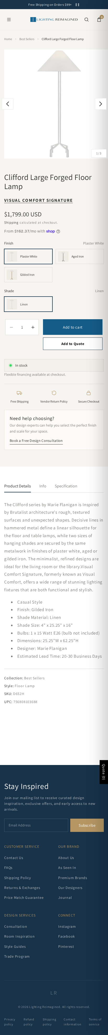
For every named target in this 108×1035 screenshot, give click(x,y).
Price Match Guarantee (24, 897)
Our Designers (70, 887)
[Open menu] (9, 19)
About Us (66, 857)
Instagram (67, 926)
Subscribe (87, 825)
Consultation (15, 926)
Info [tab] (42, 486)
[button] (86, 19)
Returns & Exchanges (22, 887)
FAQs (8, 867)
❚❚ (77, 4)
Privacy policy (9, 1021)
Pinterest (66, 946)
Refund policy (29, 1021)
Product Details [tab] (17, 486)
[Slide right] (100, 104)
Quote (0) (103, 772)
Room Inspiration (19, 936)
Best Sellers (26, 39)
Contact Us (13, 857)
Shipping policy (49, 1021)
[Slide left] (7, 104)
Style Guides (15, 946)
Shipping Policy (17, 877)
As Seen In (67, 867)
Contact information (73, 1021)
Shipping (11, 222)
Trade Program (17, 956)
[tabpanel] (54, 603)
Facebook (66, 936)
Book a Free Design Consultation (36, 440)
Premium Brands (72, 877)
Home (8, 39)
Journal (65, 897)
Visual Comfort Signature (38, 200)
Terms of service (95, 1021)
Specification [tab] (66, 486)
